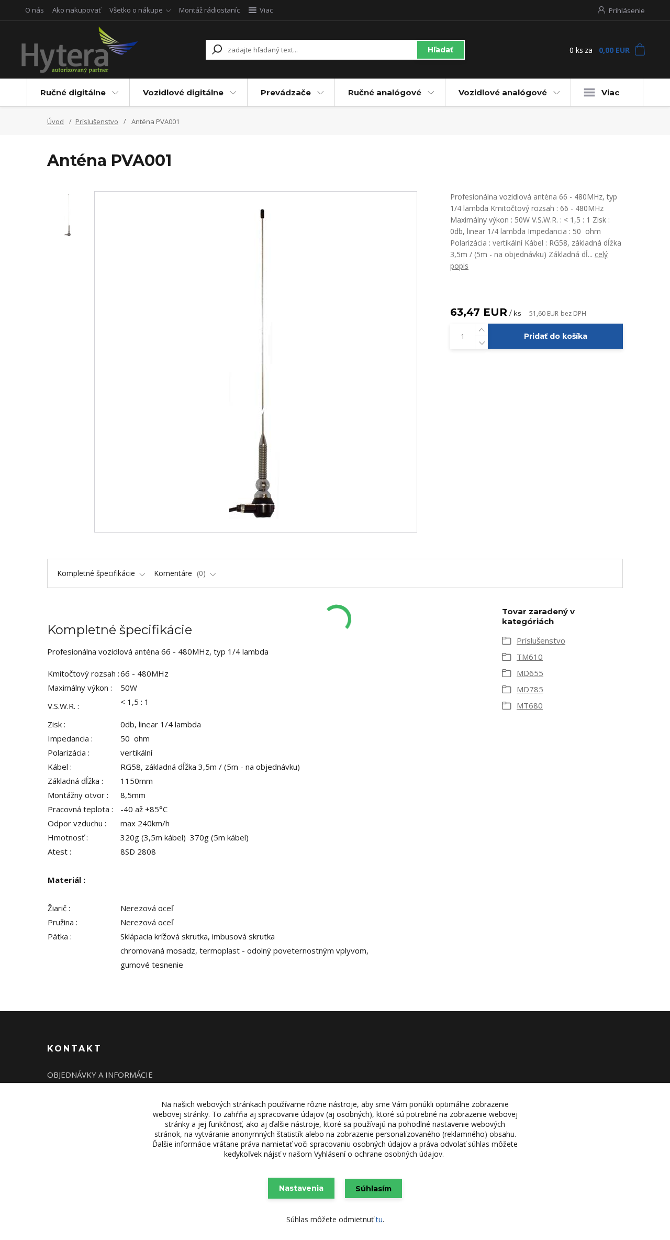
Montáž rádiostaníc (209, 10)
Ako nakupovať (76, 10)
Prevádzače (286, 92)
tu (379, 1219)
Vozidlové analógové (503, 92)
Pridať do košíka (555, 336)
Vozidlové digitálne (183, 92)
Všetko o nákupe (136, 10)
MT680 (530, 705)
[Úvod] (80, 49)
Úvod (55, 121)
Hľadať (440, 49)
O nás (34, 10)
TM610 (530, 656)
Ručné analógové (384, 92)
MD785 (530, 689)
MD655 (530, 673)
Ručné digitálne (73, 92)
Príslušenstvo (96, 121)
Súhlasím (373, 1188)
